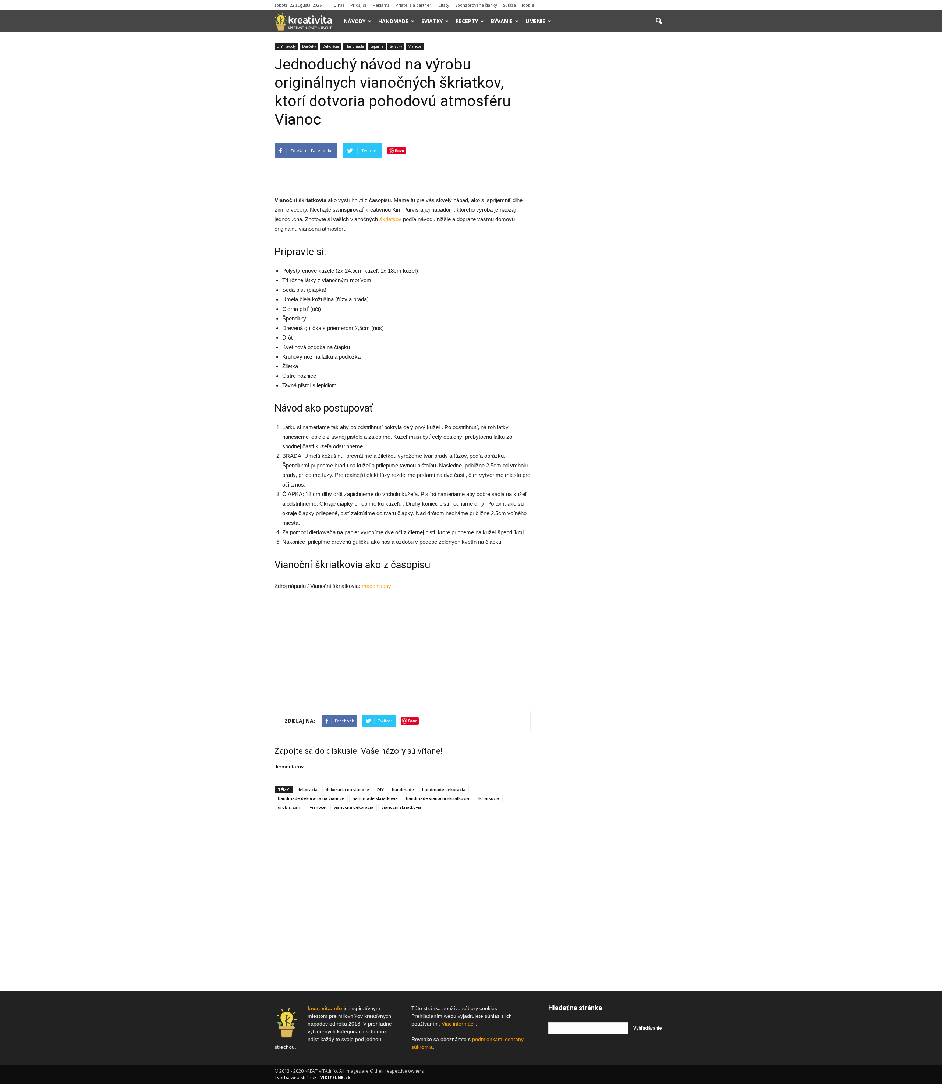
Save (399, 150)
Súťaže (509, 5)
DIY (380, 789)
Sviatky (432, 21)
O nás (338, 5)
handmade (403, 789)
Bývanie (502, 21)
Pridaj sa (358, 5)
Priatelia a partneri (414, 5)
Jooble (528, 5)
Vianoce (414, 46)
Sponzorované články (476, 5)
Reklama (381, 5)
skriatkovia (488, 798)
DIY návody (286, 46)
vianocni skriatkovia (402, 807)
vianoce (318, 807)
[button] (658, 21)
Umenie (535, 21)
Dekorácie (330, 46)
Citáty (443, 5)
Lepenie (376, 46)
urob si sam (290, 807)
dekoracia (307, 789)
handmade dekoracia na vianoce (311, 798)
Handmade (393, 21)
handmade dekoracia (443, 789)
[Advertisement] (402, 177)
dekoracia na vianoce (347, 789)
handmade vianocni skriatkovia (437, 798)
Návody (354, 21)
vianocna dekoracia (353, 807)
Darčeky (309, 46)
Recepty (467, 21)
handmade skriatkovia (375, 798)
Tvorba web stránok (295, 1077)
